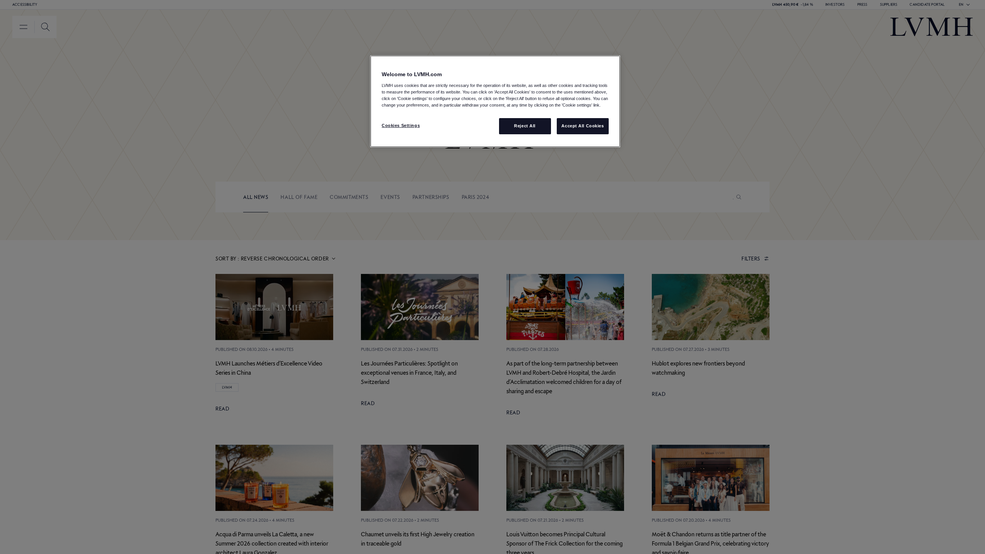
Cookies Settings (401, 125)
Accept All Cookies (582, 125)
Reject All (525, 125)
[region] (495, 101)
